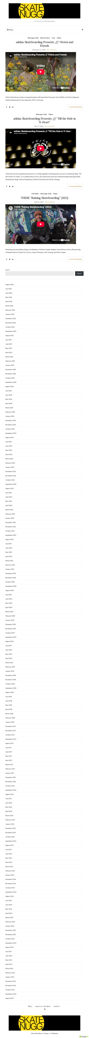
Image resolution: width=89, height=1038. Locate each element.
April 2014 (8, 913)
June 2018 (8, 701)
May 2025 (8, 348)
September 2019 (10, 637)
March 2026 (9, 306)
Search (7, 270)
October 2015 (10, 837)
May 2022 (8, 501)
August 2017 (9, 743)
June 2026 (8, 293)
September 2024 (10, 382)
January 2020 (9, 620)
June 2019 (8, 650)
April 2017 (8, 760)
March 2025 (9, 357)
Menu (10, 30)
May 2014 (8, 909)
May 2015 (8, 858)
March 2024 (9, 408)
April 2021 (8, 556)
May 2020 (8, 603)
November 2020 (10, 578)
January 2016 (9, 824)
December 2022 (10, 471)
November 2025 (10, 323)
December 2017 (10, 726)
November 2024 (10, 374)
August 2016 (9, 794)
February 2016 (10, 820)
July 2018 (8, 696)
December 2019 (10, 624)
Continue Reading (75, 107)
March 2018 (9, 713)
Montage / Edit (33, 38)
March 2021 (9, 561)
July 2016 (8, 798)
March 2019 (9, 662)
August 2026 (9, 284)
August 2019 (9, 641)
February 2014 (10, 922)
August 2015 (9, 845)
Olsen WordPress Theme (39, 1033)
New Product (45, 38)
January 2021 (9, 569)
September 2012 (10, 994)
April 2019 (8, 658)
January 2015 (9, 875)
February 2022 (10, 514)
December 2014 (10, 879)
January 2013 (9, 977)
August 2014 (9, 896)
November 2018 (10, 679)
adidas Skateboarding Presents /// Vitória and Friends (44, 43)
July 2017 (8, 747)
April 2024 (8, 403)
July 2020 (8, 595)
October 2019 (10, 633)
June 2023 (8, 446)
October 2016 (10, 786)
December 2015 (10, 828)
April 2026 (8, 301)
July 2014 (8, 900)
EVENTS (57, 1006)
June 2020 (8, 599)
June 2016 (8, 803)
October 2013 (10, 939)
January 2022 (9, 518)
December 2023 (10, 420)
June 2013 (8, 956)
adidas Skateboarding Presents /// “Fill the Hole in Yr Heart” (44, 120)
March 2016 (9, 815)
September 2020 (10, 586)
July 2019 (8, 646)
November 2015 (10, 832)
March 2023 (9, 459)
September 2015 (10, 841)
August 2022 (9, 488)
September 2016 (10, 790)
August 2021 (9, 539)
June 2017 (8, 752)
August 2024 (9, 386)
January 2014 (9, 926)
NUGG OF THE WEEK (42, 1006)
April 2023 (8, 454)
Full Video (35, 194)
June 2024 (8, 395)
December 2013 (10, 930)
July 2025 (8, 340)
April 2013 (8, 964)
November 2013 (10, 934)
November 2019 (10, 629)
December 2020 (10, 573)
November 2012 (10, 985)
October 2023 (10, 429)
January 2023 (9, 467)
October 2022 (10, 480)
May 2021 (8, 552)
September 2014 (10, 892)
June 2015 (8, 854)
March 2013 (9, 968)
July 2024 (8, 391)
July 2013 (8, 951)
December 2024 (10, 369)
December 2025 (10, 318)
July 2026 (8, 289)
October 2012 (10, 990)
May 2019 (8, 654)
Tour (53, 38)
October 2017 (10, 735)
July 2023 (8, 442)
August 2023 (9, 437)
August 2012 (9, 998)
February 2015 (10, 871)
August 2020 (9, 590)
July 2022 (8, 493)
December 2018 (10, 675)
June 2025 (8, 344)
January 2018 (9, 722)
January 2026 (9, 314)
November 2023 (10, 425)
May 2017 (8, 756)
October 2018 (10, 684)
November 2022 (10, 476)
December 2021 (10, 522)
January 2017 (9, 773)
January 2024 (9, 416)
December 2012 (10, 981)
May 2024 (8, 399)
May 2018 (8, 705)
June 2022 (8, 497)
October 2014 (10, 888)
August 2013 (9, 947)
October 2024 (10, 378)
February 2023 (10, 463)
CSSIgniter (54, 1033)
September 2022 (10, 484)
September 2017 (10, 739)
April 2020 (8, 607)
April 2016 (8, 811)
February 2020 (10, 616)
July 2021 (8, 544)
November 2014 (10, 883)
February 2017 (10, 769)
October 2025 (10, 327)
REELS (30, 1006)
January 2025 (9, 365)
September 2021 (10, 535)
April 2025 (8, 352)
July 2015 (8, 849)
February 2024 (10, 412)
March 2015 (9, 866)
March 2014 (9, 917)
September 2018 (10, 688)
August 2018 (9, 692)
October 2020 (10, 582)
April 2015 (8, 862)
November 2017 (10, 730)
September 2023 (10, 433)
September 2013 (10, 943)
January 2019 (9, 671)
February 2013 (10, 973)
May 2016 (8, 807)
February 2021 (10, 565)
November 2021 (10, 527)
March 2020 (9, 612)
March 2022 (9, 510)
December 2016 (10, 777)
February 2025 (10, 361)
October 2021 (10, 531)
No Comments (52, 50)
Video (59, 38)
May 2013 (8, 960)
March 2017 (9, 764)
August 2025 (9, 335)
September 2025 (10, 331)
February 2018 (10, 718)
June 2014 (8, 905)
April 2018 (8, 709)
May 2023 (8, 450)
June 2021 (8, 548)
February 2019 (10, 667)
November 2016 (10, 781)
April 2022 (8, 505)
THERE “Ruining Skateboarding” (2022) (44, 198)
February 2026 (10, 310)
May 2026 (8, 297)
